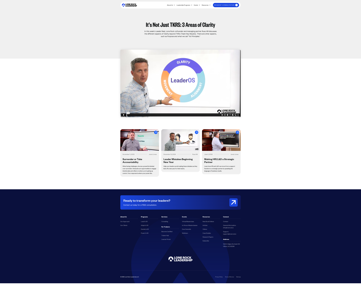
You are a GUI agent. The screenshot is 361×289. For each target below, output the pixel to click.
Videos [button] (205, 229)
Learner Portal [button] (165, 239)
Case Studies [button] (207, 233)
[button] (129, 5)
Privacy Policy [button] (219, 277)
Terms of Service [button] (229, 277)
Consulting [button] (164, 221)
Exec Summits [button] (186, 229)
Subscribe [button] (206, 241)
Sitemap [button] (238, 277)
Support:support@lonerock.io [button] (229, 233)
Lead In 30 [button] (144, 221)
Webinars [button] (185, 233)
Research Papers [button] (208, 237)
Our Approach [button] (124, 221)
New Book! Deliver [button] (208, 221)
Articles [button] (205, 225)
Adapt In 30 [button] (144, 225)
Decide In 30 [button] (145, 229)
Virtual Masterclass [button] (188, 221)
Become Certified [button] (166, 231)
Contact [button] (225, 221)
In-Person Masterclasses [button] (189, 225)
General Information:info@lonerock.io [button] (229, 226)
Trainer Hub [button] (165, 235)
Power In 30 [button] (144, 233)
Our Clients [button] (123, 225)
